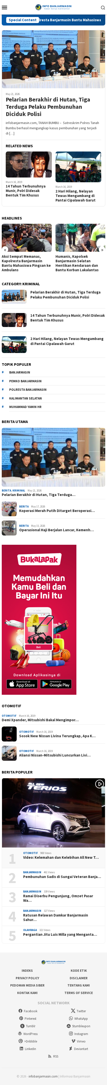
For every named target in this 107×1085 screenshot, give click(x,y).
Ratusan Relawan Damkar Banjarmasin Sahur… (55, 917)
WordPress (30, 1034)
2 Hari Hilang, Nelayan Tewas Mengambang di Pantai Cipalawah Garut (75, 195)
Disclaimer (79, 978)
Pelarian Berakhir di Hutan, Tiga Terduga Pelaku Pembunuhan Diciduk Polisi (48, 107)
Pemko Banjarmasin (25, 381)
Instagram (81, 1034)
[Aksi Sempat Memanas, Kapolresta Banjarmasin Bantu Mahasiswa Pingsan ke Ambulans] (27, 238)
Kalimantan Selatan (25, 398)
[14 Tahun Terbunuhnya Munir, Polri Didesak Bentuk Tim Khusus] (29, 165)
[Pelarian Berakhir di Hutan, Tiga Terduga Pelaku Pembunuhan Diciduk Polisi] (53, 59)
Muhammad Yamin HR (25, 407)
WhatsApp (81, 1018)
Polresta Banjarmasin (28, 390)
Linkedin (30, 1049)
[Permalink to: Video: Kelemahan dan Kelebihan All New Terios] (53, 813)
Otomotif (9, 716)
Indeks (27, 970)
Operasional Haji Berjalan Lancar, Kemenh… (56, 530)
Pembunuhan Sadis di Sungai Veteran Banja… (62, 876)
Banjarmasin (32, 872)
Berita (6, 490)
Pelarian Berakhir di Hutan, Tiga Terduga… (38, 494)
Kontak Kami (27, 993)
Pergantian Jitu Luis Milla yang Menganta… (60, 934)
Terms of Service (78, 993)
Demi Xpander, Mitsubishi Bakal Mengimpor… (40, 720)
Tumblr (30, 1026)
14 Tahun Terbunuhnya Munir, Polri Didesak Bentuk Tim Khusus (26, 191)
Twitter (81, 1011)
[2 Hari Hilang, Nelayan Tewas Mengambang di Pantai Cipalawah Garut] (78, 167)
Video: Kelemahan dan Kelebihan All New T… (61, 857)
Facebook (30, 1011)
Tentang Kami (78, 985)
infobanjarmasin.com (43, 1076)
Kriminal (18, 490)
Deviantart (81, 1049)
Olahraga (30, 930)
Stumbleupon (81, 1026)
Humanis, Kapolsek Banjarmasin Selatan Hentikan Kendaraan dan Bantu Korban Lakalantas (77, 263)
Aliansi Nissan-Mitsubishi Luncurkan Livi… (55, 755)
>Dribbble (30, 1041)
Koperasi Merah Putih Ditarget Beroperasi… (57, 510)
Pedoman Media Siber (27, 985)
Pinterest (30, 1018)
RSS (55, 1056)
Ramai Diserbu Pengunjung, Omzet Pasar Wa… (58, 898)
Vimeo (81, 1041)
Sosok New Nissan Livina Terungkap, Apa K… (57, 736)
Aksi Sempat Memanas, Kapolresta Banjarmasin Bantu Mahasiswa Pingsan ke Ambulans (26, 263)
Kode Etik (79, 970)
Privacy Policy (27, 978)
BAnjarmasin (19, 372)
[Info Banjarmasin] (53, 6)
